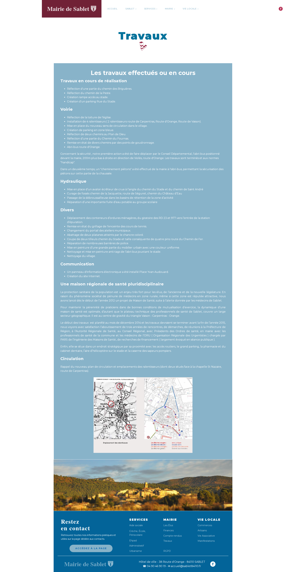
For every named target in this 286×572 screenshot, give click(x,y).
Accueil (112, 8)
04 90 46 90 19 (154, 566)
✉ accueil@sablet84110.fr (184, 566)
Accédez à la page (91, 548)
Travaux (167, 541)
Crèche (133, 531)
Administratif (136, 546)
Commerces (205, 525)
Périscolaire (136, 534)
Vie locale (190, 8)
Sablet (130, 8)
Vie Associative (206, 536)
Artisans (202, 530)
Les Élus (168, 525)
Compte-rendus (172, 536)
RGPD (167, 550)
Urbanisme (135, 551)
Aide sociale (136, 525)
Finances (168, 530)
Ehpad (133, 540)
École (142, 531)
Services (149, 8)
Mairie (169, 8)
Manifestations (206, 541)
